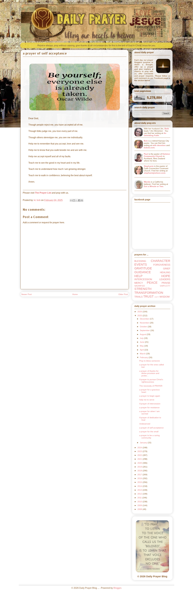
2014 (140, 486)
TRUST (148, 296)
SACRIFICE (139, 286)
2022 (140, 455)
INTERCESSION (143, 279)
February (144, 357)
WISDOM (165, 296)
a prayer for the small (148, 431)
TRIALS (138, 296)
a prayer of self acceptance (151, 428)
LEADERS (164, 279)
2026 (140, 311)
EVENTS (140, 264)
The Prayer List (43, 193)
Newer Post (26, 294)
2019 (140, 467)
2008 (140, 509)
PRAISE (166, 283)
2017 (140, 474)
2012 (140, 494)
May (142, 346)
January (144, 442)
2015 (140, 482)
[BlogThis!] (73, 200)
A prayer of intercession (149, 404)
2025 (140, 315)
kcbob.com (149, 147)
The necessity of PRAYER (150, 386)
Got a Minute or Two (153, 186)
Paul (146, 154)
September (145, 330)
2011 (139, 497)
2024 (140, 447)
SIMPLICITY (165, 286)
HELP (138, 276)
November (145, 323)
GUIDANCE (142, 272)
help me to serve (146, 400)
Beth (166, 128)
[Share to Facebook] (79, 200)
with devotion (159, 145)
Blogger (117, 588)
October (144, 326)
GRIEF (166, 268)
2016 (140, 478)
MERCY (138, 283)
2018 (140, 470)
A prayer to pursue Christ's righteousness (151, 380)
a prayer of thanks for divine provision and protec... (149, 373)
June (142, 342)
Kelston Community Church (157, 155)
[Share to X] (76, 200)
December (145, 319)
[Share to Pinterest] (82, 200)
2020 (140, 463)
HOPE (165, 276)
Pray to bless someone (149, 361)
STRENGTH (142, 289)
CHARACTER (160, 261)
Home (75, 294)
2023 (140, 451)
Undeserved (144, 424)
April (142, 350)
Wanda (147, 182)
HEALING (165, 272)
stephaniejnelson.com (154, 173)
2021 (140, 459)
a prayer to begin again (149, 396)
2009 (140, 505)
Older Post (123, 294)
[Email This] (71, 200)
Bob (146, 141)
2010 (140, 501)
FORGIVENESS (161, 264)
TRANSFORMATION (148, 292)
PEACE (152, 282)
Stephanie (149, 166)
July (142, 338)
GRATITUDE (143, 268)
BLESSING (140, 261)
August (143, 334)
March (143, 353)
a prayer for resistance (149, 407)
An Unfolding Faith (155, 134)
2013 (140, 490)
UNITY (156, 297)
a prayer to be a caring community (149, 436)
